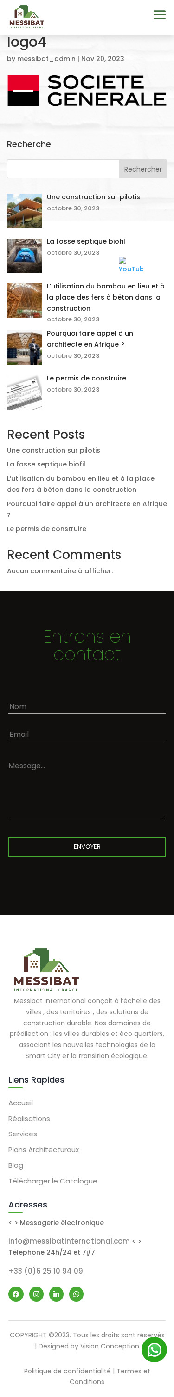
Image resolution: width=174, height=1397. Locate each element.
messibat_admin (46, 58)
